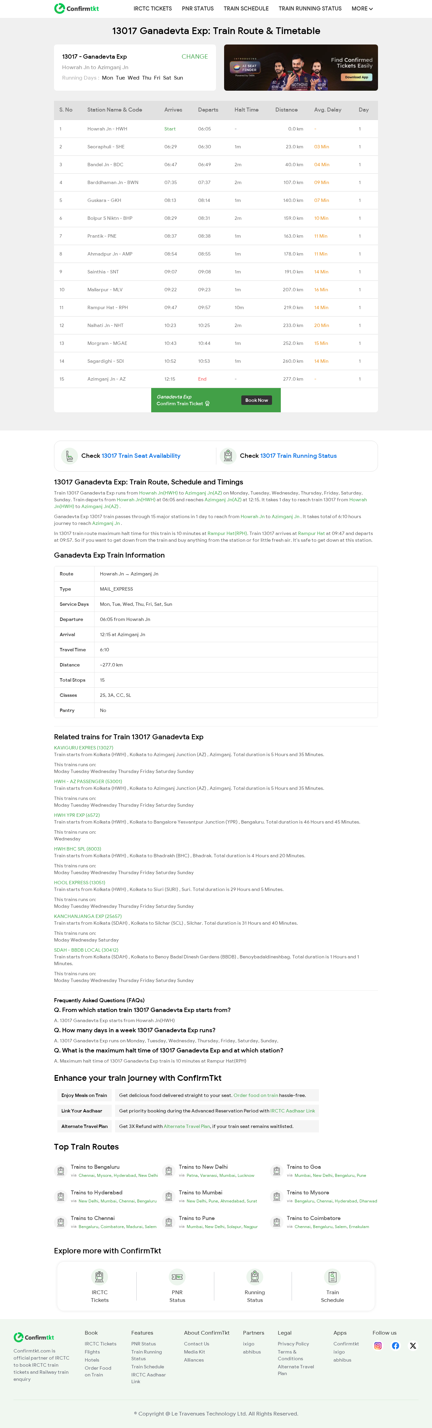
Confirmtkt (346, 1343)
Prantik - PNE (101, 236)
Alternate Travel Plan (187, 1126)
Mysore (104, 1175)
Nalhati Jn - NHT (105, 325)
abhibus (252, 1352)
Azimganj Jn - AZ (106, 379)
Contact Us (196, 1343)
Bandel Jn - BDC (105, 164)
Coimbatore (112, 1226)
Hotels (92, 1360)
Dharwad (368, 1201)
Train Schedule (246, 9)
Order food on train (256, 1095)
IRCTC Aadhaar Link (292, 1110)
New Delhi (148, 1175)
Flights (92, 1352)
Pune (361, 1175)
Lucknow (246, 1175)
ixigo (248, 1343)
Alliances (194, 1360)
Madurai (134, 1226)
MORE (360, 9)
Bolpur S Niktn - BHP (109, 218)
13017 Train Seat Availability (141, 455)
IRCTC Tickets (153, 9)
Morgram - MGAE (107, 343)
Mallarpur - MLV (105, 289)
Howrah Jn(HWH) (159, 493)
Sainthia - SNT (103, 271)
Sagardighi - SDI (105, 361)
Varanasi (208, 1175)
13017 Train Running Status (298, 455)
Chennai (86, 1175)
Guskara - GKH (104, 200)
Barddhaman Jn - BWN (112, 182)
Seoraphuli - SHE (106, 146)
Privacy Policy (293, 1343)
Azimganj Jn (286, 516)
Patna (192, 1175)
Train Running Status (310, 9)
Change (195, 56)
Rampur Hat (312, 533)
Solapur (234, 1226)
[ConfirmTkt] (34, 1337)
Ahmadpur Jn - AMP (109, 254)
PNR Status (198, 9)
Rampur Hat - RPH (107, 307)
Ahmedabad (232, 1201)
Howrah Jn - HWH (107, 128)
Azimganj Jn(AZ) (204, 493)
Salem (151, 1226)
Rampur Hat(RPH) (227, 533)
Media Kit (194, 1352)
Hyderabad (125, 1175)
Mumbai (227, 1175)
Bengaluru (344, 1175)
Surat (252, 1201)
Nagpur (251, 1226)
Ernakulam (359, 1226)
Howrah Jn (253, 516)
